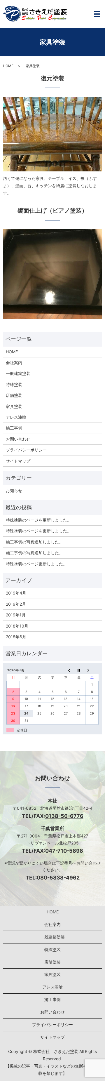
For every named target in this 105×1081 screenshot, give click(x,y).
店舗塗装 (14, 395)
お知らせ (14, 490)
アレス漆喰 (16, 417)
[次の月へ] (92, 670)
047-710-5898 (64, 851)
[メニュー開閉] (97, 14)
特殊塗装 (14, 384)
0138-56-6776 (64, 816)
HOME (8, 66)
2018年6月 (16, 636)
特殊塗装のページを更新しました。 (38, 519)
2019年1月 (16, 614)
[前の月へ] (65, 670)
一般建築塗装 (18, 373)
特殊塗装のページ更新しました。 (36, 563)
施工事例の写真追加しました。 (34, 541)
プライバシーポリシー (26, 449)
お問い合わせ (18, 439)
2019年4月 (16, 592)
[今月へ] (78, 670)
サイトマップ (18, 460)
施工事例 (14, 427)
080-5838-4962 (58, 878)
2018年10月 (17, 625)
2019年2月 (16, 604)
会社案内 (14, 362)
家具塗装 (14, 406)
